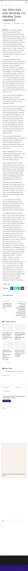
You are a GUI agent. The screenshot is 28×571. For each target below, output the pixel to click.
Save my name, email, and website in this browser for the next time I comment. (14, 397)
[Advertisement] (14, 500)
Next (8, 362)
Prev (4, 362)
